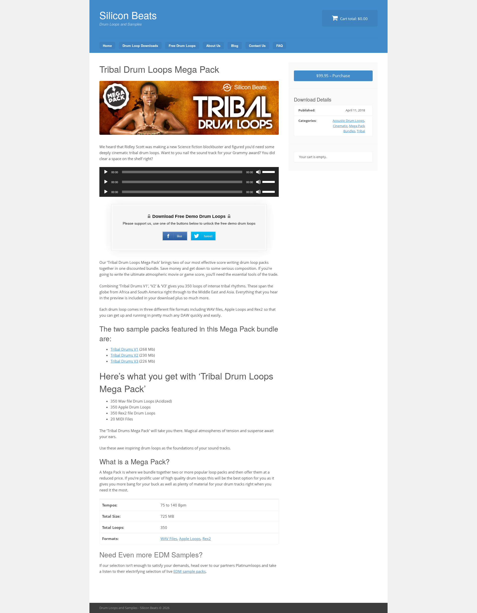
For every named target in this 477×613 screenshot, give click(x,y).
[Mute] (258, 172)
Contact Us (257, 45)
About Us (213, 45)
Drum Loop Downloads (140, 45)
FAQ (279, 45)
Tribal (361, 131)
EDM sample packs (189, 571)
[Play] (105, 172)
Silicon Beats (128, 15)
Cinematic (340, 126)
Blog (234, 45)
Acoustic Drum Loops (348, 120)
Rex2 (206, 538)
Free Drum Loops (182, 45)
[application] (189, 172)
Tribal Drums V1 (124, 349)
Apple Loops (189, 538)
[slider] (269, 171)
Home (107, 45)
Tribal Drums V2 (124, 355)
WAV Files (168, 538)
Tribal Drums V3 (124, 361)
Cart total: (353, 18)
